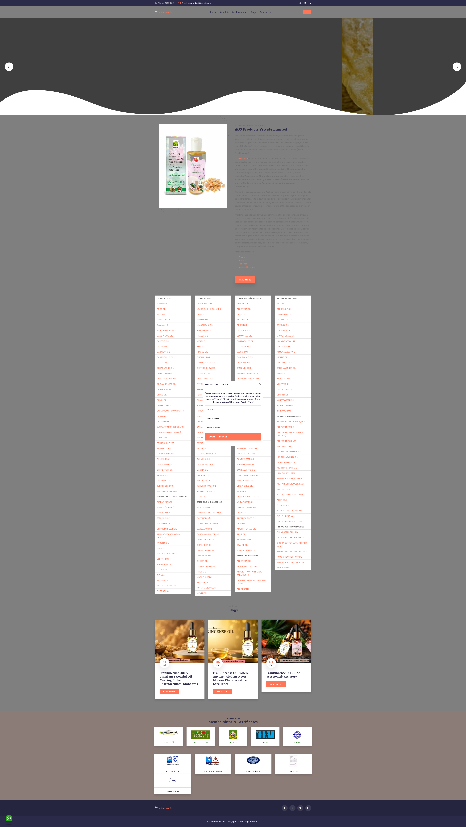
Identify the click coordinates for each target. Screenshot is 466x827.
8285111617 (169, 3)
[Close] (260, 384)
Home (213, 12)
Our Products (239, 12)
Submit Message (218, 436)
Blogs (253, 12)
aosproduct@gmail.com (199, 3)
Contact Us (265, 12)
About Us (224, 12)
